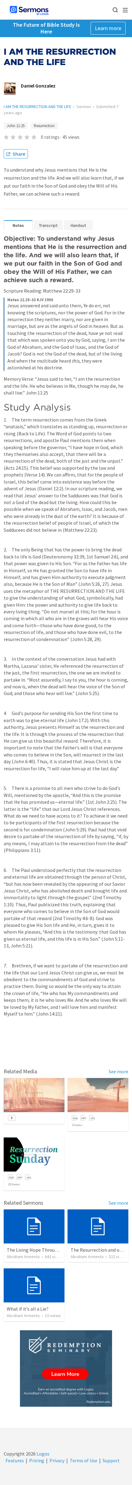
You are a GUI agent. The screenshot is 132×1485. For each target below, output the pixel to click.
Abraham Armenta (23, 1256)
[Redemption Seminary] (66, 1368)
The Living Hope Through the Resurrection (52, 1250)
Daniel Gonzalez (38, 86)
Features (15, 1460)
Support (111, 1460)
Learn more (108, 28)
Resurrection (44, 125)
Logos (42, 1454)
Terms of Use (83, 1460)
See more (118, 1071)
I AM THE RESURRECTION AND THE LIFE (37, 106)
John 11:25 (16, 125)
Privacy (56, 1460)
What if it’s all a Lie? (28, 1309)
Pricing (36, 1460)
